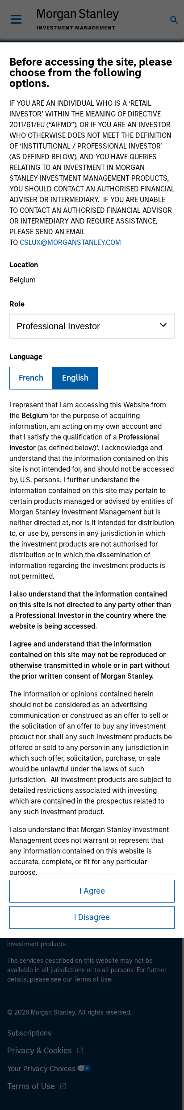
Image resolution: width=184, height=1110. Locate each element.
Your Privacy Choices (42, 1068)
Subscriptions (29, 1033)
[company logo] (78, 19)
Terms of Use (31, 1086)
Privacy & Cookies (39, 1051)
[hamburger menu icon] (16, 19)
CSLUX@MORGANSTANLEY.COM (70, 242)
